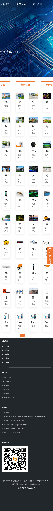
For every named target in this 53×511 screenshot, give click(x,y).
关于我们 (37, 4)
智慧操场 (5, 354)
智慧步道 (5, 346)
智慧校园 (25, 84)
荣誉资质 (21, 4)
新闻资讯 (5, 4)
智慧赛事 (5, 362)
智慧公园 (5, 350)
